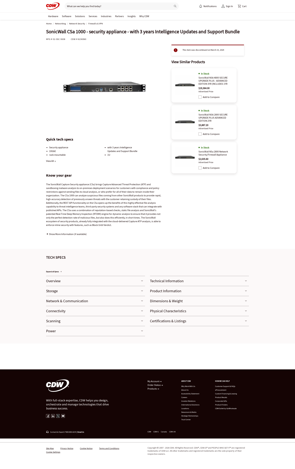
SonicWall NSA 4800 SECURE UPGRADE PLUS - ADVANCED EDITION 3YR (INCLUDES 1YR (213, 80)
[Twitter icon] (58, 416)
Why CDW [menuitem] (144, 16)
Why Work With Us (188, 386)
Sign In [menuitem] (229, 6)
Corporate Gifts (221, 401)
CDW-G (156, 432)
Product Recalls (221, 397)
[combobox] (117, 6)
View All (50, 160)
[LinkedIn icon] (53, 416)
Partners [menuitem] (119, 16)
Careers (184, 397)
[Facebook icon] (48, 416)
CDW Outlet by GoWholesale (226, 408)
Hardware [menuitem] (53, 16)
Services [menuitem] (93, 16)
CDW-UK (172, 432)
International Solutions (190, 405)
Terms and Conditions (109, 448)
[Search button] (175, 6)
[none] (53, 16)
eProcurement (220, 390)
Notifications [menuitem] (210, 6)
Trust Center (186, 419)
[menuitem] (200, 6)
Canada (164, 432)
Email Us (80, 432)
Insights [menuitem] (132, 16)
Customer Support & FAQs (225, 386)
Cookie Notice (86, 448)
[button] (242, 6)
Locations (185, 408)
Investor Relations (188, 401)
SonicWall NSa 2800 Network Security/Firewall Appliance (213, 153)
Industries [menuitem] (106, 16)
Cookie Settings (53, 452)
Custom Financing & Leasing (226, 393)
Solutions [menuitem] (80, 16)
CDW (149, 432)
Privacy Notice (66, 448)
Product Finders (221, 405)
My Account (154, 381)
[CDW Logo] (53, 6)
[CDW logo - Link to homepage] (53, 6)
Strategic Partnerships (189, 416)
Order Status (154, 384)
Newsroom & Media (188, 412)
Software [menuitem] (66, 16)
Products (152, 388)
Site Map (50, 448)
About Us (185, 390)
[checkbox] (200, 97)
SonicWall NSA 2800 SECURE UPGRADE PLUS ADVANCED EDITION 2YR (213, 117)
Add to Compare (211, 97)
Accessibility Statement (190, 393)
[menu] (207, 6)
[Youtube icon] (63, 416)
